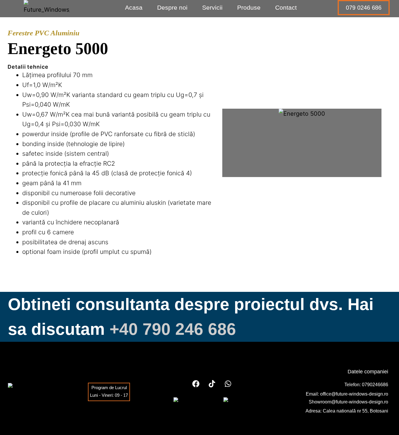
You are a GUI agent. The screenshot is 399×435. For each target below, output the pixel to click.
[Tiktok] (212, 383)
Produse (249, 7)
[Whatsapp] (228, 383)
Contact (286, 7)
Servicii (212, 7)
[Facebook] (196, 383)
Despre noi (172, 7)
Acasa (134, 7)
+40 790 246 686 (173, 329)
